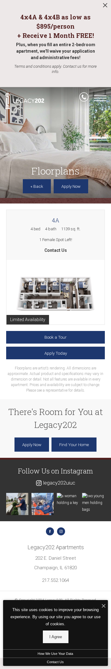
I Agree (55, 637)
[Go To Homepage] (25, 100)
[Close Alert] (105, 7)
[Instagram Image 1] (17, 504)
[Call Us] (83, 98)
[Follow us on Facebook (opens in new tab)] (50, 531)
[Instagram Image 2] (42, 504)
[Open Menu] (100, 98)
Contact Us (55, 662)
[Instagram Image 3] (68, 499)
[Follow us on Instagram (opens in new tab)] (61, 531)
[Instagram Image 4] (93, 503)
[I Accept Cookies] (103, 606)
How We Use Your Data (55, 653)
